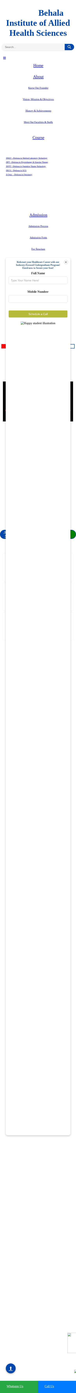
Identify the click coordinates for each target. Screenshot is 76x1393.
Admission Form (38, 237)
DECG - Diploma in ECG (16, 170)
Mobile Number (38, 291)
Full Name (38, 273)
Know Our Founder (38, 87)
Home (38, 65)
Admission (38, 215)
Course (38, 137)
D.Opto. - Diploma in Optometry (19, 175)
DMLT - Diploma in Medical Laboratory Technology (26, 158)
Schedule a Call (38, 314)
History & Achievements (38, 110)
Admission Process (38, 226)
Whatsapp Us (15, 1386)
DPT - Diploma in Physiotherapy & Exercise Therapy (27, 162)
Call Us (49, 1386)
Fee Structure (38, 249)
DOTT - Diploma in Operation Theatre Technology (26, 166)
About (38, 76)
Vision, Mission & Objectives (38, 99)
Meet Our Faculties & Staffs (38, 122)
